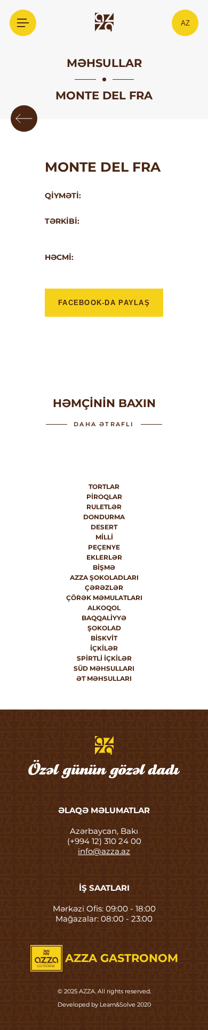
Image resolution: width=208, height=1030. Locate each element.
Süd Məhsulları (104, 668)
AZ (185, 23)
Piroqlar (104, 497)
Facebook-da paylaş (104, 303)
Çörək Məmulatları (104, 598)
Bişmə (104, 567)
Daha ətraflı (104, 424)
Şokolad (104, 628)
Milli (104, 537)
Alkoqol (104, 608)
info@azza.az (104, 851)
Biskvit (104, 638)
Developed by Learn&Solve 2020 (104, 1004)
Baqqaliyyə (104, 618)
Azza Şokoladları (104, 577)
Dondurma (104, 517)
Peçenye (104, 547)
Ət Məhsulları (104, 678)
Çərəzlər (104, 588)
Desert (104, 527)
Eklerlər (104, 557)
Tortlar (104, 487)
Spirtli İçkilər (104, 658)
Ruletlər (104, 507)
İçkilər (104, 648)
